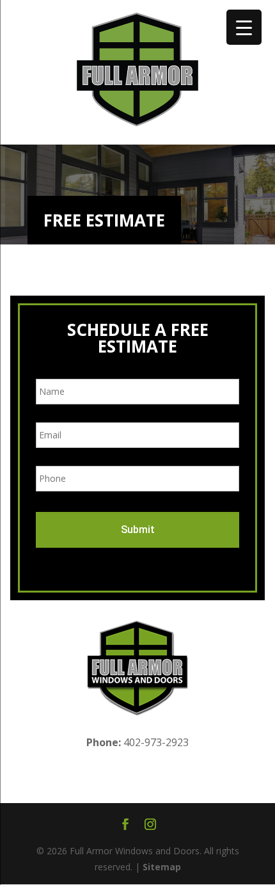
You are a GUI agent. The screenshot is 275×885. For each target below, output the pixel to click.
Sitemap (162, 867)
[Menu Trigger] (244, 27)
